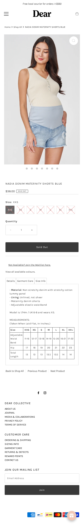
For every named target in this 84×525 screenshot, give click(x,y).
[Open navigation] (6, 14)
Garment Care (25, 280)
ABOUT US (10, 408)
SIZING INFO (12, 443)
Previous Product (37, 371)
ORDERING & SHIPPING (18, 440)
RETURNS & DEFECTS (17, 452)
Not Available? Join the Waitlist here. (29, 264)
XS (20, 209)
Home (7, 27)
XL (60, 209)
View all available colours (20, 271)
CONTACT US (11, 460)
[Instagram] (45, 393)
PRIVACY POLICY (13, 420)
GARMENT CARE (13, 448)
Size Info (41, 280)
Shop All (17, 27)
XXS (10, 209)
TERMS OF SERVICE (15, 424)
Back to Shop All (14, 371)
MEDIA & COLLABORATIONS (20, 416)
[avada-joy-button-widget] (71, 515)
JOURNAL (10, 412)
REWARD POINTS (14, 456)
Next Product (57, 371)
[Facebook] (38, 393)
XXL (71, 209)
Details (11, 280)
